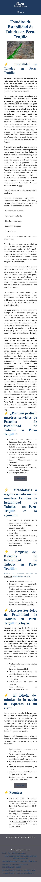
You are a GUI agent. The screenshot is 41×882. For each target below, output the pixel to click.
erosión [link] (25, 535)
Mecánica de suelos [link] (30, 811)
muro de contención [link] (29, 676)
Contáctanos (20, 478)
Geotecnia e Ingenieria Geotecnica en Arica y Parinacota (18, 873)
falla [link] (21, 81)
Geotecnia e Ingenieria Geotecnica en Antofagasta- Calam (18, 870)
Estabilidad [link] (8, 384)
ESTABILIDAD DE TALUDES (11, 867)
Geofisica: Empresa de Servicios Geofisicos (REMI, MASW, (19, 861)
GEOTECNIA (6, 864)
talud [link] (32, 81)
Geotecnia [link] (23, 338)
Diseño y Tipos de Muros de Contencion (14, 853)
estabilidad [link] (10, 96)
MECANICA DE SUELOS (20, 864)
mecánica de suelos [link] (19, 821)
